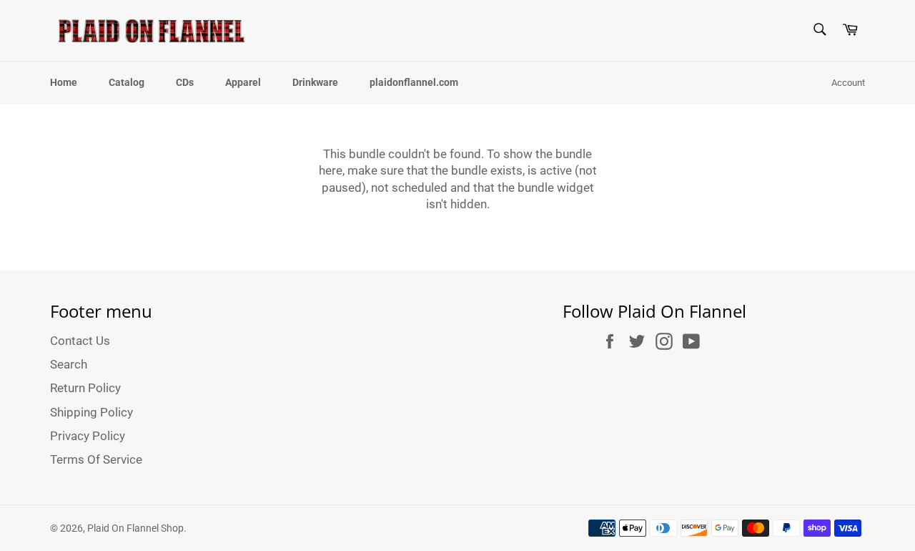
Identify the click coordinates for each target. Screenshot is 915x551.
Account (848, 82)
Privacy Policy (87, 436)
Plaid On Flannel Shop (135, 528)
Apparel (243, 82)
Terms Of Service (96, 459)
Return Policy (85, 388)
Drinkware (315, 82)
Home (63, 82)
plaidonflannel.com (414, 82)
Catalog (126, 82)
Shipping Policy (91, 412)
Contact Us (80, 340)
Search (68, 364)
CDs (185, 82)
